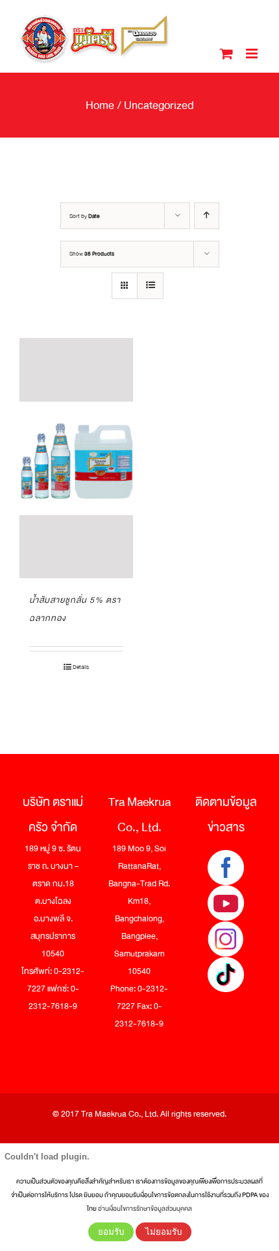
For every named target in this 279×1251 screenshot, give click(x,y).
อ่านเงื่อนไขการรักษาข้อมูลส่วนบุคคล (145, 1208)
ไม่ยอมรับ (163, 1232)
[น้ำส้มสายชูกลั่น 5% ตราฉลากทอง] (76, 458)
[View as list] (150, 285)
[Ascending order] (206, 215)
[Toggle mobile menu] (253, 53)
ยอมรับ (111, 1232)
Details (81, 667)
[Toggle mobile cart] (226, 53)
